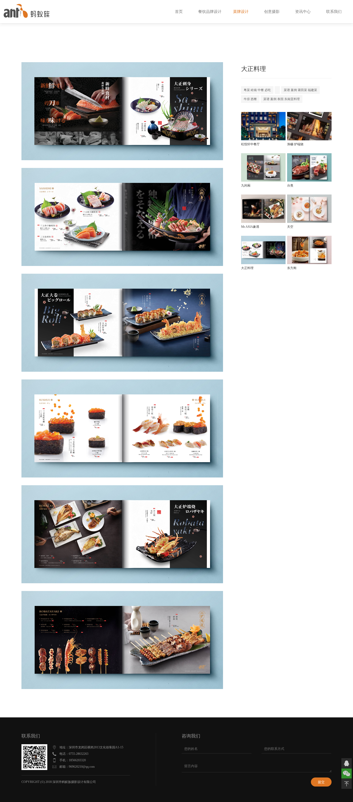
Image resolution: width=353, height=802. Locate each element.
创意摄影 (272, 12)
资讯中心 (303, 12)
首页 (179, 12)
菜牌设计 (241, 12)
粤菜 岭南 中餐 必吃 (257, 90)
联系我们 (334, 12)
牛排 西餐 (250, 99)
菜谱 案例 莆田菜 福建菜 (300, 90)
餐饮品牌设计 (209, 12)
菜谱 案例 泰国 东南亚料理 (281, 99)
